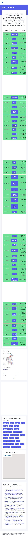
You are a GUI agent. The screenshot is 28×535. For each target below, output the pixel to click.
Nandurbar (14, 240)
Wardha (14, 338)
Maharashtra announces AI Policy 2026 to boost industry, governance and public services (14, 499)
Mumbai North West (14, 195)
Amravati (14, 43)
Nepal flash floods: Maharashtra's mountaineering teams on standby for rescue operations (14, 508)
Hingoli (14, 121)
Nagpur (14, 212)
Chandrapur (14, 97)
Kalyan (14, 133)
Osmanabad (14, 250)
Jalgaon (14, 125)
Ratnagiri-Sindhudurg (14, 279)
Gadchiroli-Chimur (14, 112)
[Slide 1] (13, 378)
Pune (14, 264)
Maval (14, 172)
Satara (14, 314)
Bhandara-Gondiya (14, 62)
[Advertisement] (14, 398)
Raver (14, 304)
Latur (14, 162)
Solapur (14, 329)
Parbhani (14, 260)
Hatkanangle (14, 116)
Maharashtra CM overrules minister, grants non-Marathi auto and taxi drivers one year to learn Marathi (14, 516)
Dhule (14, 102)
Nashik (14, 244)
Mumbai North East (14, 189)
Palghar (14, 256)
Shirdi (14, 320)
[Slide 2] (14, 378)
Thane (14, 334)
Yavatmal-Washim (14, 343)
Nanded (14, 236)
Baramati (14, 53)
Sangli (14, 308)
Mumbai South (14, 200)
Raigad (14, 268)
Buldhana (14, 72)
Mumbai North (14, 177)
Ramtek (14, 274)
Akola (14, 38)
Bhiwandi (14, 67)
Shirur (14, 325)
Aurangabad (14, 48)
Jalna (14, 129)
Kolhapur (14, 138)
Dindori (14, 107)
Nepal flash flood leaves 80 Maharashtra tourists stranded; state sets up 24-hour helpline (13, 520)
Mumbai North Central (14, 183)
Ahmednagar (14, 34)
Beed (14, 57)
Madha (14, 167)
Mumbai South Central (14, 206)
